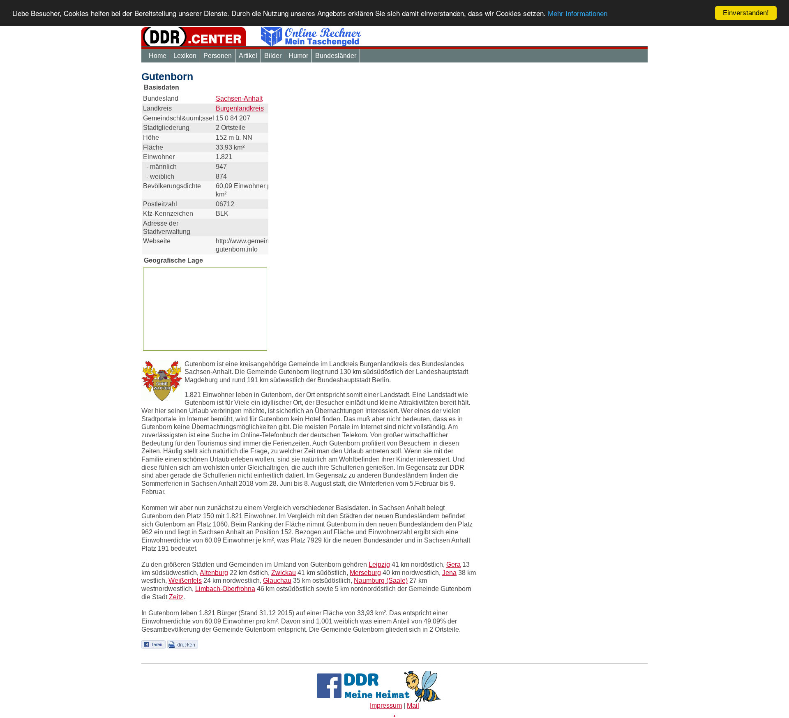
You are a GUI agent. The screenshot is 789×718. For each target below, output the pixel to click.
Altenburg (214, 572)
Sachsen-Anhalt (239, 98)
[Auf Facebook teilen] (153, 643)
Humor (298, 55)
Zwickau (283, 572)
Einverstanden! (746, 13)
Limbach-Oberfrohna (225, 588)
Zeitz (176, 596)
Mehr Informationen (577, 14)
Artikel (248, 55)
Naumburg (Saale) (381, 580)
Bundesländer (335, 55)
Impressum (386, 705)
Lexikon (184, 55)
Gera (453, 564)
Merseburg (365, 572)
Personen (217, 55)
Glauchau (277, 580)
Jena (449, 572)
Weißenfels (185, 580)
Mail (413, 705)
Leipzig (379, 564)
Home (157, 55)
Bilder (272, 55)
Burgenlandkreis (240, 108)
